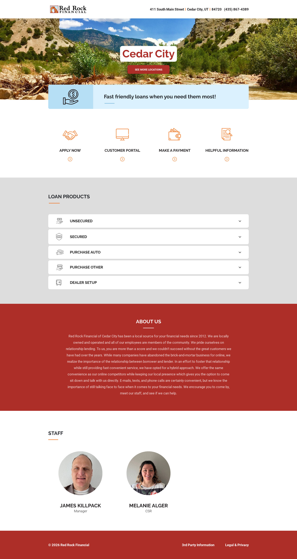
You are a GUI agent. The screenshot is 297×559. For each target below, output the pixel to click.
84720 (217, 9)
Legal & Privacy (237, 545)
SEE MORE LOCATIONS (148, 69)
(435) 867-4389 (236, 9)
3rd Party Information (198, 545)
